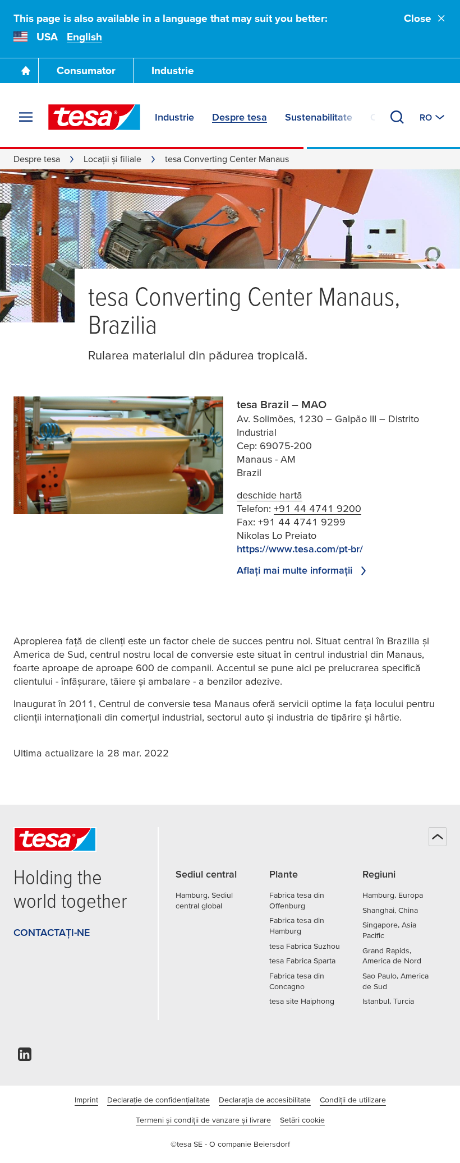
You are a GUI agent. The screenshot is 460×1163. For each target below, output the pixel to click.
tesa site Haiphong (301, 1000)
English (84, 37)
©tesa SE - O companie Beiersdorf (230, 1143)
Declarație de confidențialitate (158, 1099)
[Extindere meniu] (25, 117)
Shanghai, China (390, 910)
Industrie (172, 70)
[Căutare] (397, 117)
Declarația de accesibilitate (265, 1099)
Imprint (86, 1099)
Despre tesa (36, 159)
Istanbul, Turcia (388, 1000)
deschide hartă (269, 495)
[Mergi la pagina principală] (25, 70)
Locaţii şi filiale (112, 159)
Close (417, 18)
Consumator (86, 70)
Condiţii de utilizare (353, 1099)
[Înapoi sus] (438, 836)
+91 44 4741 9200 (317, 508)
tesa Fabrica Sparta (302, 960)
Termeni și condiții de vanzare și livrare (203, 1119)
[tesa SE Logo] (94, 117)
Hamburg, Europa (392, 894)
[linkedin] (24, 1057)
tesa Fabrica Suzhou (304, 946)
